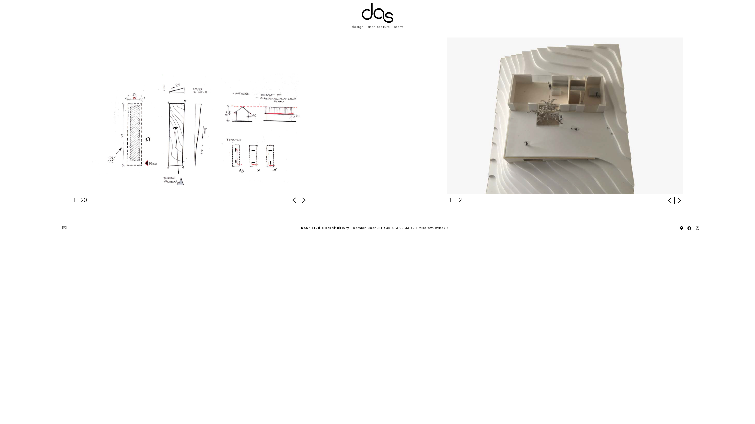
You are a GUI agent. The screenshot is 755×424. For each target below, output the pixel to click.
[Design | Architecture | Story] (377, 13)
